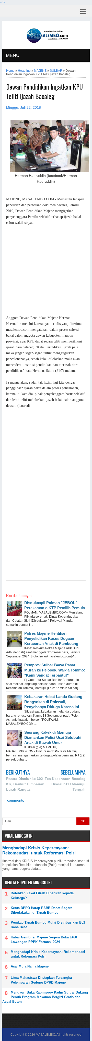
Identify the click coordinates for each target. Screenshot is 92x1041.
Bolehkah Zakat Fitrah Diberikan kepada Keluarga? (42, 895)
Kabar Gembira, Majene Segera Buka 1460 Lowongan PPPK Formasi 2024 (44, 939)
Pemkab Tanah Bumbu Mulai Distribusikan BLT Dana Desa (48, 925)
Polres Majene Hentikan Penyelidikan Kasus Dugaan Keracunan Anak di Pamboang (51, 638)
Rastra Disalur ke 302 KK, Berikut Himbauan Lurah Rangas (25, 784)
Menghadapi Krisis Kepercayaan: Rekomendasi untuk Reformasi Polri (39, 850)
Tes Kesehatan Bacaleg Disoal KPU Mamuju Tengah (65, 784)
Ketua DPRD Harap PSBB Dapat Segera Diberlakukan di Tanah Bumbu (41, 910)
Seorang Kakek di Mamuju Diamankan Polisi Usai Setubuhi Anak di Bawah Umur (52, 737)
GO (83, 821)
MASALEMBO (45, 1034)
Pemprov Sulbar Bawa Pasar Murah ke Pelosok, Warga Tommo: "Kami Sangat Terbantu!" (54, 670)
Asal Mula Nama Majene (30, 966)
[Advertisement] (46, 270)
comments (15, 800)
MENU (12, 55)
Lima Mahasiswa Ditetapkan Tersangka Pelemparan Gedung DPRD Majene (41, 980)
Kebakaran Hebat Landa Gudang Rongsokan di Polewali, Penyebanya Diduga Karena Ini (53, 701)
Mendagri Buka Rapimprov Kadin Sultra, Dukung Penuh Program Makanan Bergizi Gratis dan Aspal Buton (45, 996)
